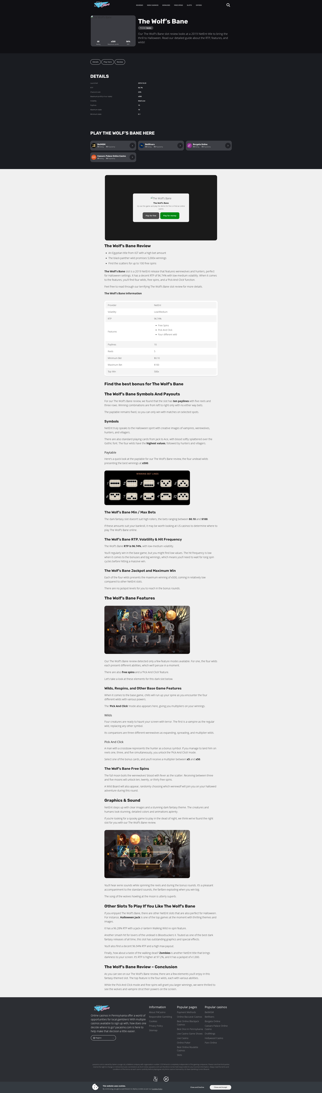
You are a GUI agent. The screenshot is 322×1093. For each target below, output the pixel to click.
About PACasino (157, 1012)
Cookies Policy (157, 1089)
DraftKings (210, 1033)
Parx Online (211, 1042)
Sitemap (153, 1030)
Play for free (151, 215)
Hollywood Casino (214, 1038)
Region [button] (98, 1038)
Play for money (169, 215)
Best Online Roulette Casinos (187, 1049)
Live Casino (182, 1038)
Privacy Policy (156, 1025)
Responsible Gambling (160, 1016)
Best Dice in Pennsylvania (190, 1029)
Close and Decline (197, 1087)
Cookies (153, 1021)
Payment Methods (186, 1012)
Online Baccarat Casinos (189, 1016)
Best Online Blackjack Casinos (188, 1023)
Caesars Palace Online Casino (216, 1027)
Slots (179, 1054)
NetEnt (148, 28)
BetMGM (209, 1012)
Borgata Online (212, 1021)
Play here (108, 62)
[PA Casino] (102, 5)
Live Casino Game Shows (190, 1033)
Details (95, 62)
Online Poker (183, 1042)
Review (120, 62)
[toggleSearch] (228, 4)
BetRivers (209, 1016)
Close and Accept (220, 1087)
